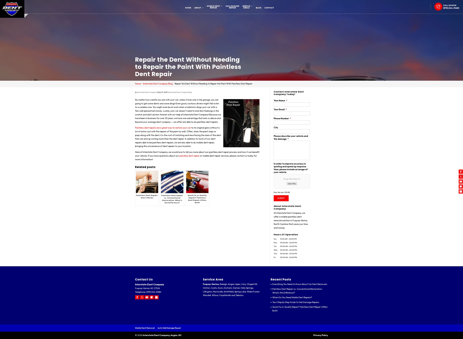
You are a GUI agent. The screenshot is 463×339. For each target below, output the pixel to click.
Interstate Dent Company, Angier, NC (162, 335)
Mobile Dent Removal (145, 328)
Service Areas (246, 7)
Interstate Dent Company (147, 92)
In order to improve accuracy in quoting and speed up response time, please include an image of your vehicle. (291, 168)
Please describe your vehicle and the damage (291, 137)
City (276, 127)
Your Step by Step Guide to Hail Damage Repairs (295, 302)
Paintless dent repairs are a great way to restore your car (163, 127)
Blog (258, 8)
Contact (269, 8)
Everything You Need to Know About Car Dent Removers (299, 284)
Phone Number (282, 118)
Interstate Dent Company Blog (180, 92)
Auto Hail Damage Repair (169, 328)
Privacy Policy (320, 335)
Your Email (280, 109)
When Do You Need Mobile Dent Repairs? (292, 297)
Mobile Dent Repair (213, 7)
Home (188, 8)
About (197, 8)
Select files (292, 184)
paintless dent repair (189, 155)
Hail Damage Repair (232, 7)
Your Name (280, 100)
